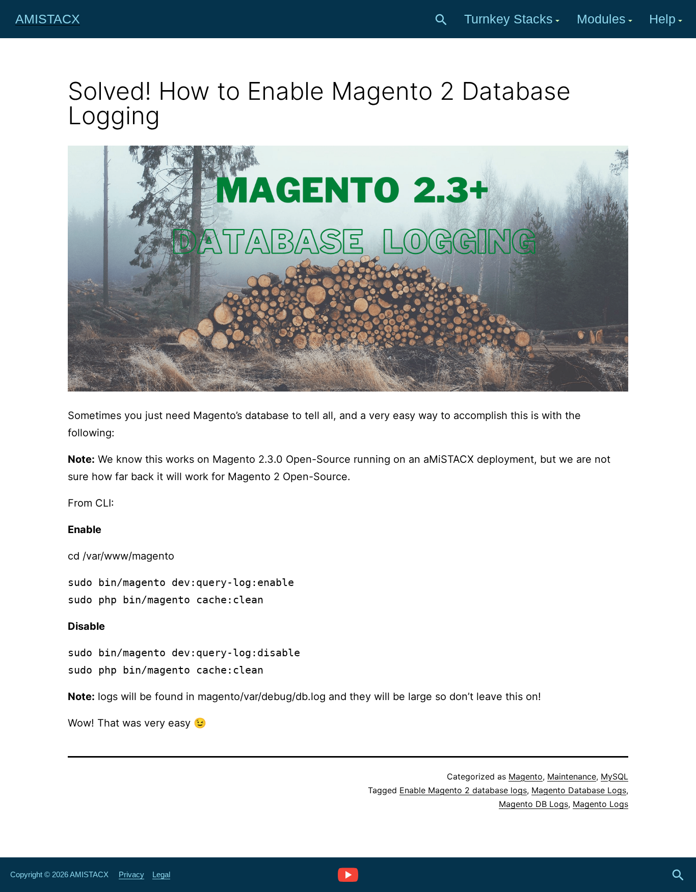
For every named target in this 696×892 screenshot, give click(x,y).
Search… (441, 19)
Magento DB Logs (533, 804)
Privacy (131, 874)
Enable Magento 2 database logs (463, 790)
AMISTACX (47, 19)
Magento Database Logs (578, 790)
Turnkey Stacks (508, 19)
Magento (525, 776)
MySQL (614, 776)
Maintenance (571, 776)
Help (662, 19)
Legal (161, 874)
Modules (601, 19)
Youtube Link (348, 874)
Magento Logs (600, 804)
